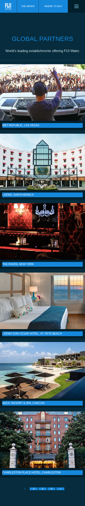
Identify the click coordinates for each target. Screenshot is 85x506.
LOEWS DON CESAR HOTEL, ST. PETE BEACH (42, 301)
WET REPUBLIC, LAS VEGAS (42, 92)
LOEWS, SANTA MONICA (42, 162)
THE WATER (27, 6)
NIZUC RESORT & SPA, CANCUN (42, 370)
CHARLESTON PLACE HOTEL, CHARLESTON (42, 439)
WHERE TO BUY (53, 6)
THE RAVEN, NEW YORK (42, 231)
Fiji (8, 6)
